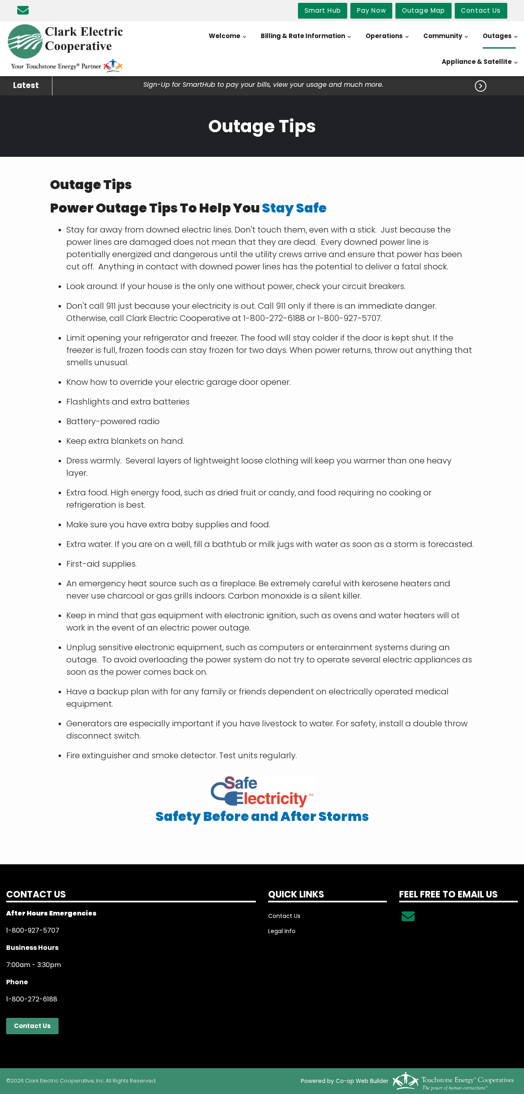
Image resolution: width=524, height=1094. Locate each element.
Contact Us (32, 1026)
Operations (388, 40)
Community (446, 40)
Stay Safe (294, 208)
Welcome (228, 40)
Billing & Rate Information (306, 40)
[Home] (65, 48)
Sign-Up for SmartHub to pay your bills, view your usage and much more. (263, 85)
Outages (501, 40)
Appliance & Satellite (480, 66)
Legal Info (282, 931)
